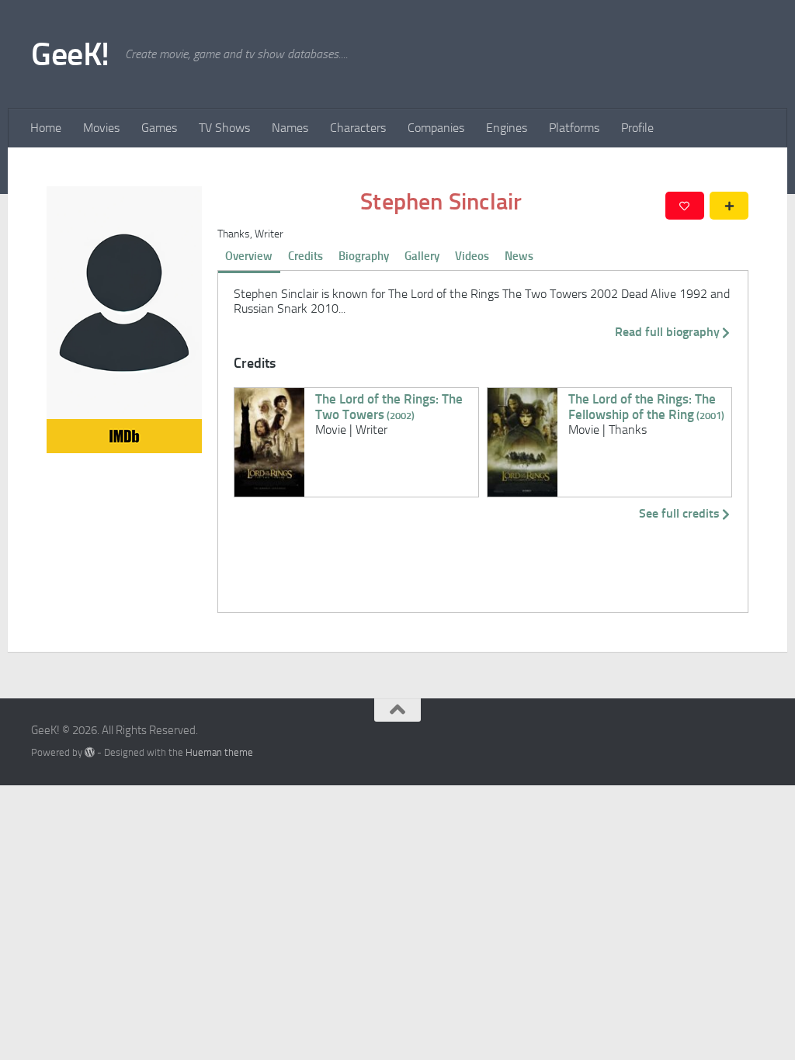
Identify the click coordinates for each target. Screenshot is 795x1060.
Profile (637, 127)
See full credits (679, 513)
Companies (436, 127)
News (519, 256)
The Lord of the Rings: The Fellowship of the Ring (646, 406)
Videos (472, 256)
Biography (363, 256)
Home (45, 127)
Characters (358, 127)
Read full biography (667, 331)
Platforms (574, 127)
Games (159, 127)
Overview (249, 256)
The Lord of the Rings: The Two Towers (389, 406)
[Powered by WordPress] (90, 752)
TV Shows (224, 127)
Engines (506, 127)
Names (290, 127)
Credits (305, 256)
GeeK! (70, 54)
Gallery (421, 256)
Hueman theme (219, 752)
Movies (101, 127)
